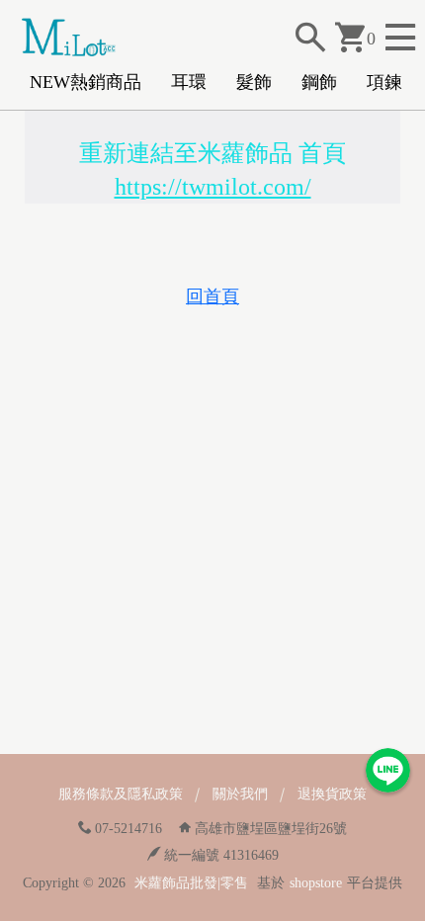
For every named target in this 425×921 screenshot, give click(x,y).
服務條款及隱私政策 (120, 794)
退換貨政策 (332, 794)
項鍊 (384, 82)
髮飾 (254, 82)
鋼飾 (319, 82)
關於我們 (240, 794)
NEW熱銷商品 (85, 82)
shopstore (316, 883)
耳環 (189, 82)
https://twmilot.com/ (213, 187)
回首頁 (212, 296)
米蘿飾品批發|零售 (191, 883)
